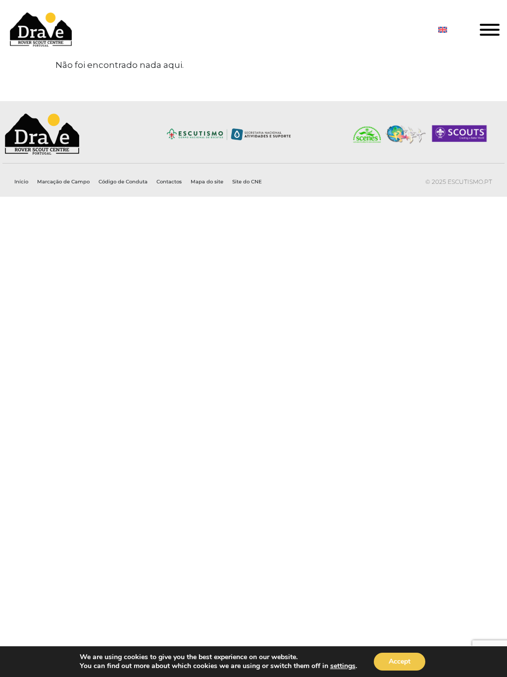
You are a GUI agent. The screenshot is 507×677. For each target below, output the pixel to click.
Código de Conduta (123, 181)
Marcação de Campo (63, 181)
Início (21, 181)
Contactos (169, 181)
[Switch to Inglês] (442, 30)
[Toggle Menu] (490, 30)
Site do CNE (247, 181)
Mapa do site (207, 181)
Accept (399, 661)
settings (342, 666)
